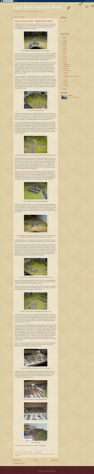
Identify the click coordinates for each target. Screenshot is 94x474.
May (65, 80)
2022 (63, 44)
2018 (63, 52)
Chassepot (27, 454)
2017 (63, 54)
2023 (63, 42)
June (65, 74)
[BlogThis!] (37, 452)
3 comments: (30, 452)
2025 (63, 38)
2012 (63, 88)
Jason (71, 95)
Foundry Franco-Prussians (39, 454)
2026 (63, 36)
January (65, 86)
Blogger (53, 471)
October (65, 68)
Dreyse (31, 454)
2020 (63, 48)
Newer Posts (17, 460)
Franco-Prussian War (49, 454)
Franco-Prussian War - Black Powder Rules (34, 20)
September (66, 70)
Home (36, 460)
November (66, 66)
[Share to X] (38, 452)
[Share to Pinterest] (41, 452)
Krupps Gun (17, 455)
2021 (63, 46)
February (66, 84)
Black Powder (21, 454)
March (65, 82)
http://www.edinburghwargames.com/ (27, 173)
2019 (63, 50)
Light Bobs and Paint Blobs (37, 7)
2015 (63, 58)
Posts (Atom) (22, 463)
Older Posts (54, 460)
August (65, 72)
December (66, 64)
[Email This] (35, 452)
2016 (63, 56)
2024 (63, 40)
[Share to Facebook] (39, 452)
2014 (63, 60)
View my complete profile (73, 97)
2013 (63, 62)
